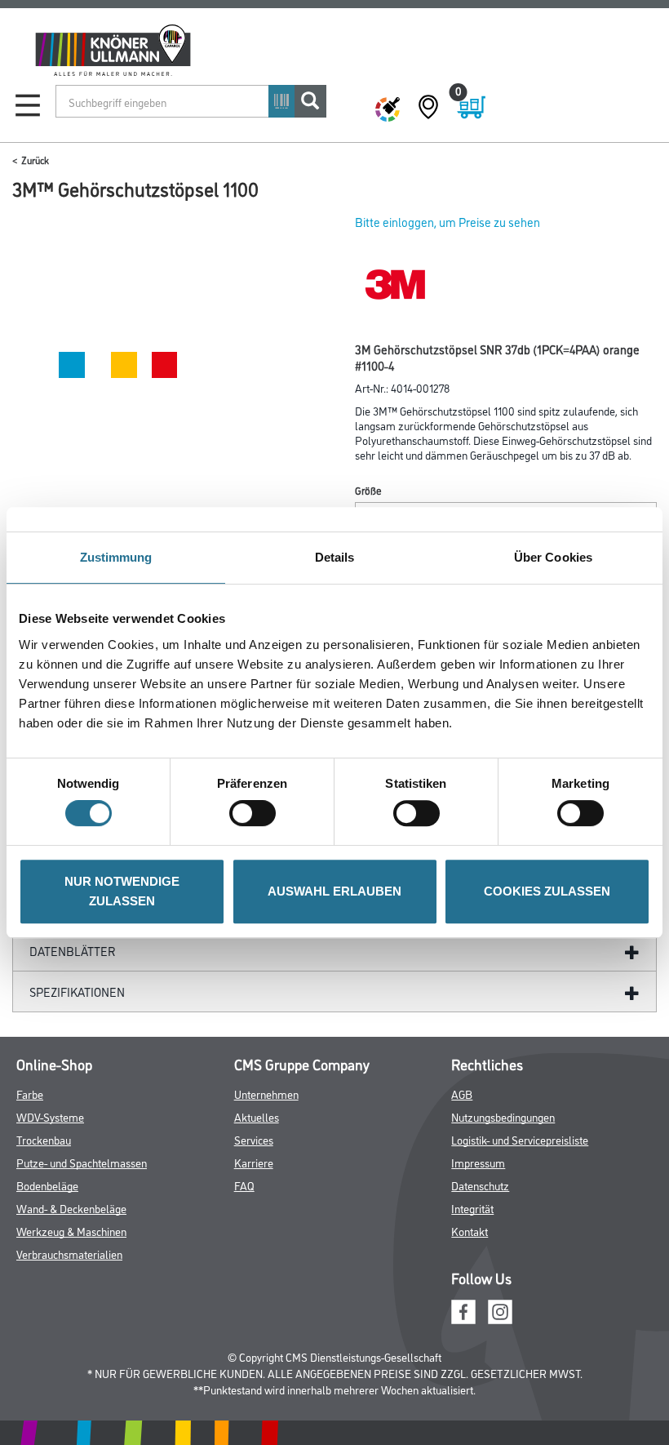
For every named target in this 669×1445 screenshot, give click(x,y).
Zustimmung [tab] (116, 557)
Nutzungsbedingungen (503, 1116)
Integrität (472, 1208)
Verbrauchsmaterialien (69, 1253)
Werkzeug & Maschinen (71, 1230)
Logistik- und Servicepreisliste (519, 1139)
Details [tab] (335, 557)
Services (253, 1139)
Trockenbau (43, 1139)
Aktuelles (256, 1116)
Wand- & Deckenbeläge (71, 1208)
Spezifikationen (77, 991)
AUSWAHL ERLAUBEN (334, 891)
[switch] (256, 813)
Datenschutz (480, 1185)
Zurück (35, 160)
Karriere (253, 1162)
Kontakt (469, 1230)
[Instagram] (500, 1309)
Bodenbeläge (47, 1185)
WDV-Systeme (50, 1116)
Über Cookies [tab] (553, 557)
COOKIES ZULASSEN (547, 891)
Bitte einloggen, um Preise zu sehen (447, 221)
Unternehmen (266, 1093)
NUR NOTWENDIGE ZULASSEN (121, 891)
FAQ (244, 1185)
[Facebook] (463, 1309)
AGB (461, 1093)
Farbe (29, 1093)
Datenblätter (72, 950)
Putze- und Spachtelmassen (81, 1162)
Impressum (478, 1162)
